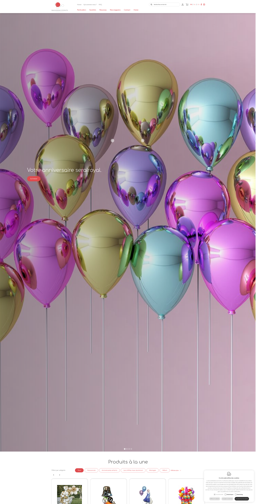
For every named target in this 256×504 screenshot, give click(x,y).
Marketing (240, 494)
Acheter (33, 179)
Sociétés (92, 10)
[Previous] (112, 140)
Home (79, 4)
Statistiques (230, 494)
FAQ (100, 4)
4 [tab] (131, 449)
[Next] (142, 140)
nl (195, 4)
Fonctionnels (219, 494)
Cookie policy (237, 491)
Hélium (164, 470)
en (198, 4)
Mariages (152, 470)
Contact (127, 10)
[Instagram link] (204, 5)
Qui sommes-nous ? (90, 4)
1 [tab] (125, 449)
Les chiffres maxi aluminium (133, 470)
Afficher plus (175, 470)
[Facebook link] (201, 5)
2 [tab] (127, 449)
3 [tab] (129, 449)
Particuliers (81, 10)
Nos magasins (115, 10)
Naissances (91, 470)
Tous (79, 470)
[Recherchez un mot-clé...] (151, 4)
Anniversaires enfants (109, 470)
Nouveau (103, 10)
